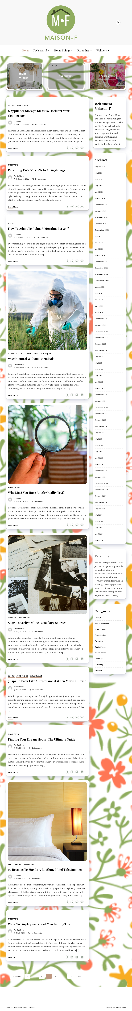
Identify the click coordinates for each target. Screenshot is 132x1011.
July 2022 (98, 439)
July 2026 (98, 173)
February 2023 (101, 395)
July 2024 (98, 293)
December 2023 (101, 331)
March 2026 (100, 198)
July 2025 (98, 236)
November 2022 (101, 414)
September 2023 (102, 350)
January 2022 (100, 477)
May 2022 (98, 452)
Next (80, 976)
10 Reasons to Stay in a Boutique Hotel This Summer (45, 869)
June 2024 (99, 300)
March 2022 (100, 464)
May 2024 (99, 306)
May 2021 (98, 528)
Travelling (28, 864)
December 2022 (101, 407)
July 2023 (98, 363)
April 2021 (99, 534)
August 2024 (100, 287)
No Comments (40, 124)
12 (71, 976)
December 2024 (101, 268)
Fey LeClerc (19, 121)
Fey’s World (40, 50)
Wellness (101, 50)
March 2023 (100, 388)
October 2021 (100, 496)
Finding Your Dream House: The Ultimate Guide (41, 739)
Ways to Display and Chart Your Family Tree (39, 924)
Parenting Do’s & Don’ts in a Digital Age (37, 170)
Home (25, 50)
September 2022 (102, 426)
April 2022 (99, 458)
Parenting (83, 50)
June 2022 (99, 445)
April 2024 (99, 312)
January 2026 (100, 211)
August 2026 (100, 166)
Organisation (36, 676)
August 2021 (100, 509)
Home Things (62, 50)
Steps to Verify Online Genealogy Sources (37, 623)
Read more (13, 148)
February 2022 (101, 471)
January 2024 (100, 325)
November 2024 (101, 274)
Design (11, 106)
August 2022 (100, 433)
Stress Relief (14, 864)
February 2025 (101, 262)
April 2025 (99, 249)
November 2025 (101, 217)
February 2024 (101, 319)
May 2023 (98, 376)
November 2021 (101, 490)
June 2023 (99, 369)
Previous (16, 976)
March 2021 (99, 540)
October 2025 (100, 223)
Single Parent (100, 647)
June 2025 (99, 243)
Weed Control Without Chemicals (31, 359)
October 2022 (100, 420)
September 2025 (102, 230)
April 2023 (99, 382)
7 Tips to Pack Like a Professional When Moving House (47, 681)
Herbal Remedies (16, 354)
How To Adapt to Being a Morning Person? (38, 228)
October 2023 (100, 344)
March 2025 (100, 255)
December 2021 (101, 483)
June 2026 (99, 179)
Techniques (45, 354)
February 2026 (101, 204)
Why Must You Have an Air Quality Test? (36, 492)
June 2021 (99, 521)
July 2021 (98, 515)
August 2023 (100, 357)
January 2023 (100, 401)
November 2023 (101, 338)
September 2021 (101, 502)
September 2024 (102, 281)
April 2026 (99, 192)
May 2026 (99, 185)
